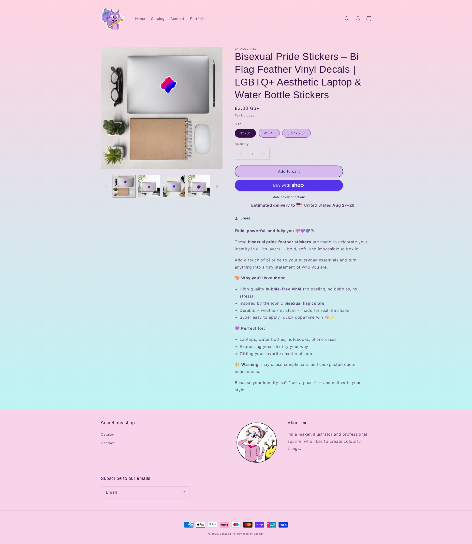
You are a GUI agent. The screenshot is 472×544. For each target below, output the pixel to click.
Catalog (107, 434)
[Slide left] (106, 186)
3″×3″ (245, 133)
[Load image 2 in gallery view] (149, 186)
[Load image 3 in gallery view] (174, 186)
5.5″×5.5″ (296, 133)
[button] (347, 18)
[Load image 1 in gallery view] (124, 186)
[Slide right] (217, 186)
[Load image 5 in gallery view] (199, 186)
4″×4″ (269, 133)
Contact (108, 443)
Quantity (242, 144)
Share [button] (245, 218)
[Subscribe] (183, 492)
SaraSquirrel (228, 533)
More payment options (289, 197)
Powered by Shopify (250, 533)
